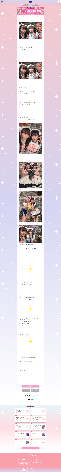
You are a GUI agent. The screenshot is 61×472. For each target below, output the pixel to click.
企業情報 (27, 468)
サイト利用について (31, 468)
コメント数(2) (35, 392)
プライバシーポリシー (37, 468)
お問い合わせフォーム (37, 459)
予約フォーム (36, 464)
